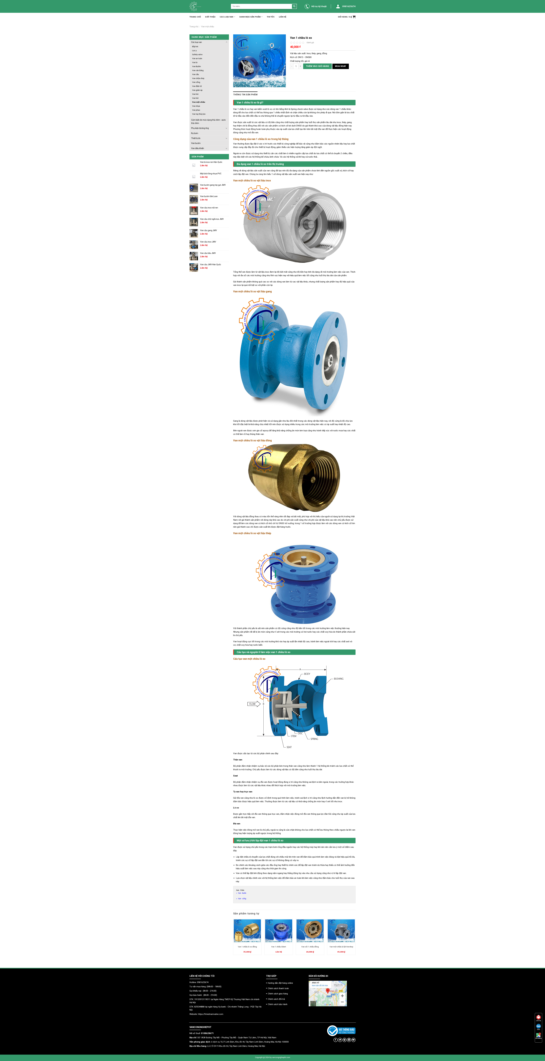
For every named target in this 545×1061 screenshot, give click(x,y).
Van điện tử (197, 86)
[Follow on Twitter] (340, 1040)
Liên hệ (282, 17)
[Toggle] (227, 42)
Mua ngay (340, 66)
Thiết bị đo (195, 138)
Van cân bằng (198, 70)
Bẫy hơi (195, 46)
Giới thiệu (210, 17)
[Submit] (294, 6)
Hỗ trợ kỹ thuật (319, 6)
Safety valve (197, 54)
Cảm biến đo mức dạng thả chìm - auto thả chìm (208, 121)
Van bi (194, 62)
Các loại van (226, 17)
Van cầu (195, 74)
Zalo (538, 1029)
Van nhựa (196, 106)
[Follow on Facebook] (336, 1040)
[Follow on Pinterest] (344, 1040)
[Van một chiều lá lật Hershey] (341, 931)
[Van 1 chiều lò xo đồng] (247, 931)
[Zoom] (236, 84)
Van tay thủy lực (199, 114)
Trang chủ (195, 17)
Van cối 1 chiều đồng (310, 947)
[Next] (355, 938)
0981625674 (349, 6)
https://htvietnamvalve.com (210, 1014)
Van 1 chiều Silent (278, 947)
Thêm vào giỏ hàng (317, 66)
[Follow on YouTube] (353, 1040)
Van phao (196, 110)
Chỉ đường (538, 1038)
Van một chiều (207, 26)
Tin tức (271, 17)
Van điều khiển (197, 148)
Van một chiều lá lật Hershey (341, 947)
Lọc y (194, 50)
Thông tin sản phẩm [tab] (245, 94)
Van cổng (196, 82)
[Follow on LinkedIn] (349, 1040)
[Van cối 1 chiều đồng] (310, 931)
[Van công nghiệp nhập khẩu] (208, 6)
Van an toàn (197, 58)
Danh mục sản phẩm (250, 17)
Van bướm (196, 143)
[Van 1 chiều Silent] (279, 931)
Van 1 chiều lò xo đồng (247, 947)
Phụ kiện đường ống (200, 128)
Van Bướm (196, 66)
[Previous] (233, 938)
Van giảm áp (197, 90)
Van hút (195, 98)
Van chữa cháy (198, 78)
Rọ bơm (194, 133)
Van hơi (195, 94)
